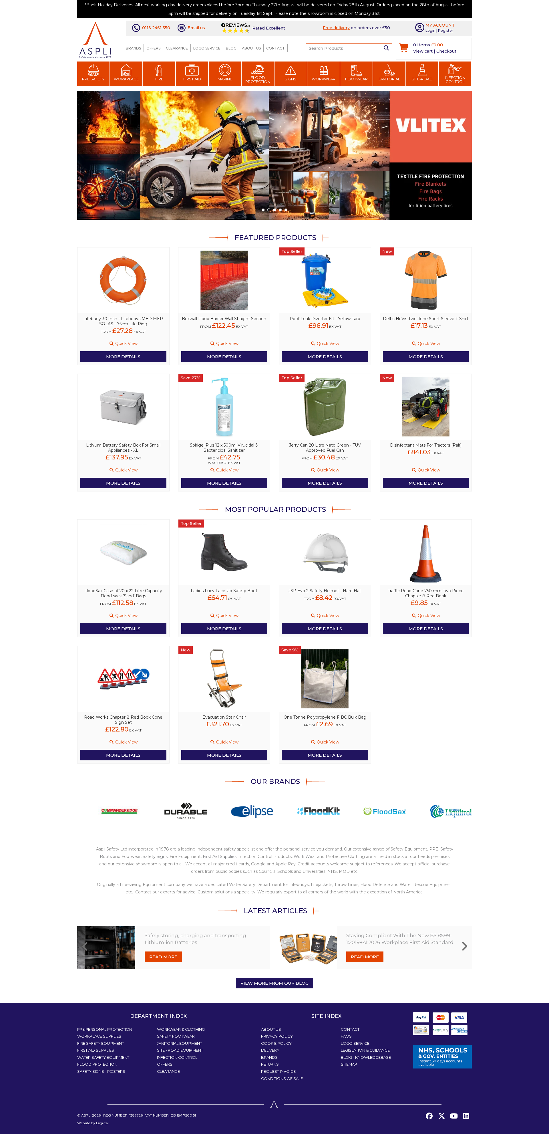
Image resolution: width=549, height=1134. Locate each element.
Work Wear (305, 856)
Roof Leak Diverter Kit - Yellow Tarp (325, 318)
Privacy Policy (277, 1036)
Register (445, 30)
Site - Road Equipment (180, 1050)
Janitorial (389, 79)
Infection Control (455, 79)
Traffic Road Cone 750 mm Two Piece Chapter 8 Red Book (426, 593)
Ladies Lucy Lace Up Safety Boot (224, 590)
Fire (159, 79)
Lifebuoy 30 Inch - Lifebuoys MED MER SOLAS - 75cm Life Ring (123, 321)
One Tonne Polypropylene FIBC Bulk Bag (325, 717)
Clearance (177, 48)
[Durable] (164, 810)
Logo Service (206, 48)
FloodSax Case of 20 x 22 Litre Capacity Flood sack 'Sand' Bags (123, 593)
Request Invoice (278, 1071)
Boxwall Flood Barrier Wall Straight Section (224, 318)
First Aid (192, 79)
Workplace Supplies (99, 1036)
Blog (231, 48)
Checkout (446, 51)
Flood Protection (257, 79)
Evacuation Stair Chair (224, 717)
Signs (291, 79)
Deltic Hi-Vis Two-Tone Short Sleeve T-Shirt (425, 318)
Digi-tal (102, 1123)
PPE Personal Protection (104, 1029)
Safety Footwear (176, 1036)
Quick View (126, 343)
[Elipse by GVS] (231, 810)
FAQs (346, 1036)
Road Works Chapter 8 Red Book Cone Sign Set (123, 720)
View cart (423, 51)
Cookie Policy (276, 1043)
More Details (123, 356)
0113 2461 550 (156, 27)
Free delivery (336, 27)
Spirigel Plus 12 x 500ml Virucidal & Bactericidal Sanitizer (224, 448)
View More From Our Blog (274, 983)
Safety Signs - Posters (101, 1071)
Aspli (86, 1115)
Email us (196, 27)
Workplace (126, 79)
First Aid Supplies (219, 856)
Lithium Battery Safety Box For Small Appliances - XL (123, 448)
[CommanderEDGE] (98, 810)
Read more (163, 956)
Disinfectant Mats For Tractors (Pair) (426, 445)
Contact (275, 48)
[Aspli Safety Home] (95, 39)
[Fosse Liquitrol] (429, 810)
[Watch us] (454, 1116)
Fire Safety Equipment (100, 1043)
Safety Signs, (155, 856)
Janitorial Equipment (179, 1043)
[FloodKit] (297, 810)
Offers (153, 48)
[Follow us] (441, 1116)
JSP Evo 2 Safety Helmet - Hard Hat (325, 590)
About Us (251, 48)
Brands (133, 48)
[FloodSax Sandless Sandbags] (363, 810)
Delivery (270, 1050)
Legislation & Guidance (365, 1050)
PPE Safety (93, 79)
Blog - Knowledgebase (366, 1057)
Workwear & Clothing (181, 1029)
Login (430, 30)
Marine (225, 79)
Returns (270, 1064)
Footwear (356, 79)
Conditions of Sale (282, 1078)
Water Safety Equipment (103, 1057)
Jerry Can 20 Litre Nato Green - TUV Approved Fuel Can (325, 448)
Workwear (323, 79)
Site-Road (422, 79)
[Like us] (429, 1116)
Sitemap (349, 1064)
